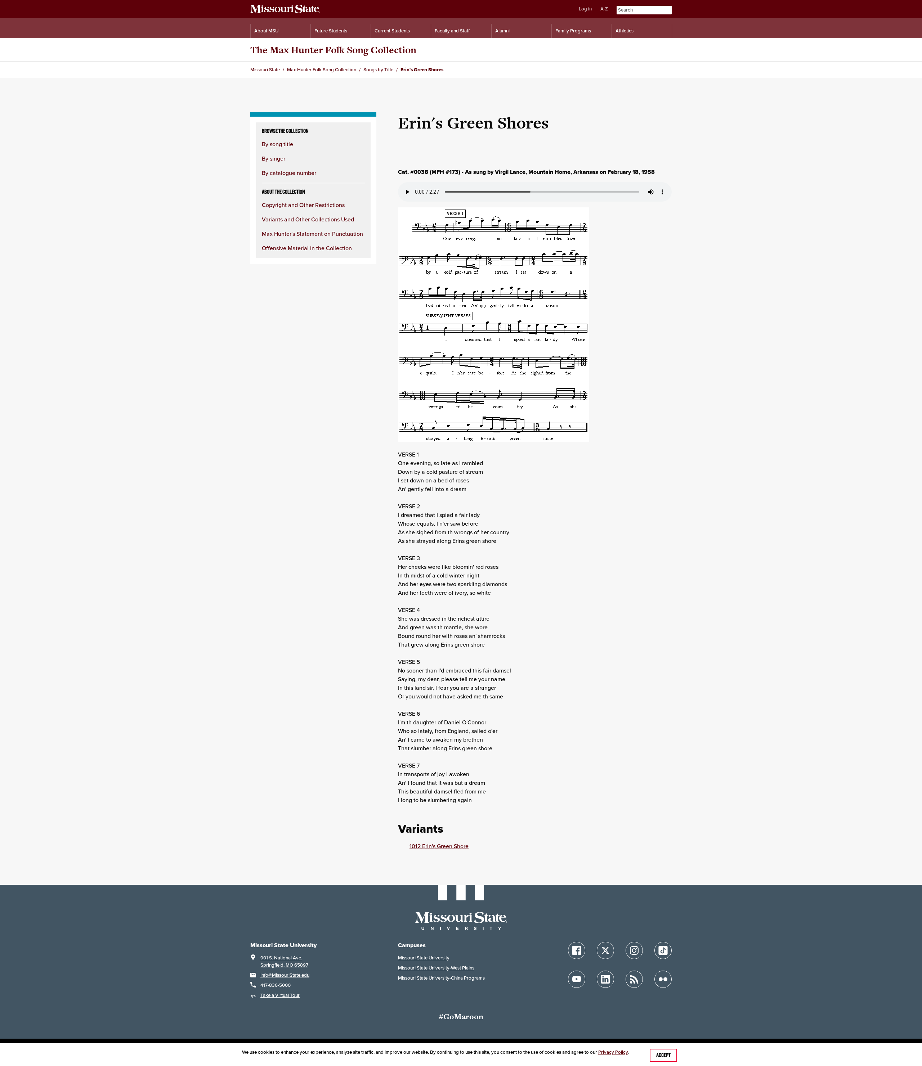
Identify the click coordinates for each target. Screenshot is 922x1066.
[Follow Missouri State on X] (605, 950)
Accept (663, 1055)
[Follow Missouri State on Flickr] (663, 979)
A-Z (604, 8)
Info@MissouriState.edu (284, 975)
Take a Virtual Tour (280, 995)
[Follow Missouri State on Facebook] (576, 950)
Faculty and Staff (452, 30)
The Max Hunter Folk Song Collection (333, 50)
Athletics (625, 30)
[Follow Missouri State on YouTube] (576, 979)
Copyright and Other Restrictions (303, 205)
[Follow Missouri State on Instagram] (634, 950)
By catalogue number (289, 173)
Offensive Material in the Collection (307, 248)
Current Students (392, 30)
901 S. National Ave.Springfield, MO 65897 (284, 961)
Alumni (502, 30)
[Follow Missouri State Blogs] (634, 979)
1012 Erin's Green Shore (439, 846)
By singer (273, 158)
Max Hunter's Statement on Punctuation (312, 234)
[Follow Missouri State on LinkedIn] (605, 979)
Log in (585, 8)
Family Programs (573, 30)
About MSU (266, 30)
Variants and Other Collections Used (308, 219)
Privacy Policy (613, 1052)
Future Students (330, 30)
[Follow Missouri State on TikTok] (663, 950)
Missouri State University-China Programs (441, 978)
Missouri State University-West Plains (436, 967)
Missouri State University (423, 957)
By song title (277, 144)
